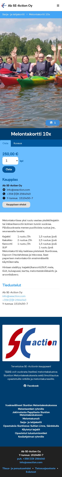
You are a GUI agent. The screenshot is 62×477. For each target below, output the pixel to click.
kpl (21, 161)
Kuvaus (18, 143)
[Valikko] (58, 5)
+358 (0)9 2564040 (14, 300)
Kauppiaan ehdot (16, 204)
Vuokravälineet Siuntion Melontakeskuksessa (31, 405)
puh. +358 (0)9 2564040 (31, 458)
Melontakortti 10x (39, 14)
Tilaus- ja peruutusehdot (16, 468)
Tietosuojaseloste (45, 468)
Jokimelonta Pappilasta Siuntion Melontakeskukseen (31, 414)
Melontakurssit (31, 418)
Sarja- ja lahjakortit (13, 14)
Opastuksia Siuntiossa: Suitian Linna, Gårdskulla (31, 426)
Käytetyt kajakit (31, 429)
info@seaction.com (13, 296)
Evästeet (31, 472)
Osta (5, 143)
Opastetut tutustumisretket (31, 433)
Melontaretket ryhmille (31, 409)
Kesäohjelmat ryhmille (31, 436)
